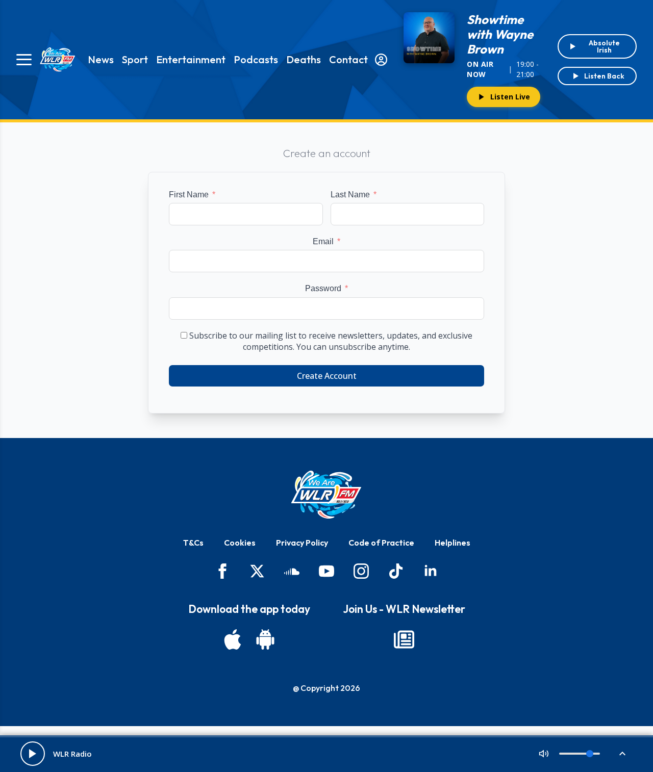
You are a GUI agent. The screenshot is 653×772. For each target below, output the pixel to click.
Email (323, 241)
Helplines (452, 542)
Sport (135, 59)
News (101, 59)
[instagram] (361, 571)
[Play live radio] (32, 753)
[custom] (292, 571)
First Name (189, 194)
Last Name (350, 194)
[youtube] (326, 571)
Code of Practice (381, 542)
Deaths (303, 59)
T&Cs (193, 542)
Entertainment (190, 59)
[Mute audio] (544, 753)
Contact (348, 59)
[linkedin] (430, 571)
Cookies (240, 542)
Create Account (327, 375)
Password (323, 288)
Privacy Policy (302, 542)
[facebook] (222, 571)
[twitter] (257, 571)
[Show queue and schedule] (622, 753)
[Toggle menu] (24, 59)
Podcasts (256, 59)
